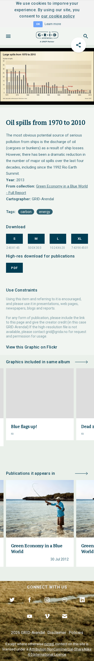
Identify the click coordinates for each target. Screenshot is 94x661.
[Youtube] (29, 622)
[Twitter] (12, 605)
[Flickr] (64, 605)
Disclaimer (56, 632)
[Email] (64, 622)
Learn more (53, 24)
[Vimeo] (47, 622)
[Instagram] (47, 605)
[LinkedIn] (82, 605)
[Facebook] (29, 605)
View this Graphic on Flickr (31, 347)
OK (38, 24)
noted (49, 644)
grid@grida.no (57, 332)
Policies (76, 632)
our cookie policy (58, 16)
